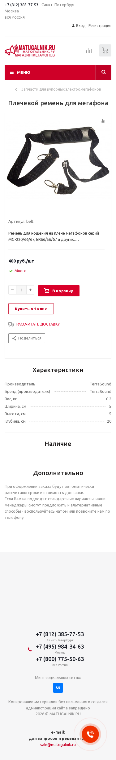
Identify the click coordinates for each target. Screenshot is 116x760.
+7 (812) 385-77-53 (21, 4)
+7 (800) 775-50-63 (60, 659)
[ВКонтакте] (58, 688)
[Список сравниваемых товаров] (89, 53)
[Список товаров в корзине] (106, 55)
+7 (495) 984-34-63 (60, 646)
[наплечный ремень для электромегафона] (58, 161)
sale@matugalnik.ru (58, 744)
